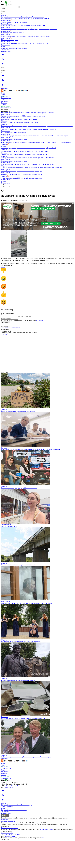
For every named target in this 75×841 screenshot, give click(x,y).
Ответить (4, 334)
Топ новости (5, 50)
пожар (3, 267)
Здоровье (35, 17)
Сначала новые (5, 328)
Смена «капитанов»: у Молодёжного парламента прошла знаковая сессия (24, 154)
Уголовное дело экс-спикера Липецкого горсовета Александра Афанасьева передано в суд (29, 129)
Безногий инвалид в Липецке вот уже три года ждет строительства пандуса (24, 151)
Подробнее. (4, 819)
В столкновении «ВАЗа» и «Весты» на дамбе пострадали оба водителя (23, 25)
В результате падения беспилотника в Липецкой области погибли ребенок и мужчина (28, 112)
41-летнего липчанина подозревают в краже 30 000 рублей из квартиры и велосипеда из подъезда (31, 167)
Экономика (4, 101)
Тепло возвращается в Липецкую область (14, 22)
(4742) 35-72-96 (9, 785)
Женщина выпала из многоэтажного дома (14, 139)
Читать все (4, 146)
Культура (29, 17)
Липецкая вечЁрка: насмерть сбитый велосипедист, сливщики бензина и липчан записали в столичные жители (36, 142)
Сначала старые (15, 328)
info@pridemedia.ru (10, 836)
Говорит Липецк (22, 48)
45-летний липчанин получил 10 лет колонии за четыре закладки (21, 171)
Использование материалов (9, 828)
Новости (3, 15)
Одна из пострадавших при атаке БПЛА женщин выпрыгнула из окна (23, 116)
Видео (3, 46)
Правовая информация (8, 821)
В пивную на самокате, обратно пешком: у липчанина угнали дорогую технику (26, 36)
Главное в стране (6, 98)
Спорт (19, 17)
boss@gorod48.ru (10, 787)
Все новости (5, 88)
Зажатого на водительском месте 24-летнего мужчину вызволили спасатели (24, 43)
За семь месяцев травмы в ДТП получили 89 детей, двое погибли (21, 178)
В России (4, 51)
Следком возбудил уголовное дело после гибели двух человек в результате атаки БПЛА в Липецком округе (34, 136)
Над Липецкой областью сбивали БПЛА (13, 132)
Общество (4, 17)
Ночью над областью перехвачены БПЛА (14, 32)
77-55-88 (17, 834)
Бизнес (23, 17)
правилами (39, 320)
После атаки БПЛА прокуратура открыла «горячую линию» (19, 122)
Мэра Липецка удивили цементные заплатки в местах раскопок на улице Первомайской (28, 148)
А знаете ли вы (5, 106)
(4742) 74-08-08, (9, 834)
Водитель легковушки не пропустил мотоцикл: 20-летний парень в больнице (25, 18)
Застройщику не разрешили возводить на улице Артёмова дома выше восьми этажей (27, 164)
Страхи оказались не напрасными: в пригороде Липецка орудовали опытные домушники (29, 29)
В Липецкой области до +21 (9, 40)
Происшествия (12, 17)
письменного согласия (47, 829)
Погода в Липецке (6, 24)
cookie (43, 838)
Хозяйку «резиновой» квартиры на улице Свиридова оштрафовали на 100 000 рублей (27, 157)
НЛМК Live (4, 96)
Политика (41, 17)
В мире (9, 51)
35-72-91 (17, 785)
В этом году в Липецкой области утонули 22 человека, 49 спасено (21, 174)
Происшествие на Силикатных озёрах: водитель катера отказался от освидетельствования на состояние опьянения (37, 126)
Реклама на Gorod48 (7, 833)
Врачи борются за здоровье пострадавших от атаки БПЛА (19, 119)
